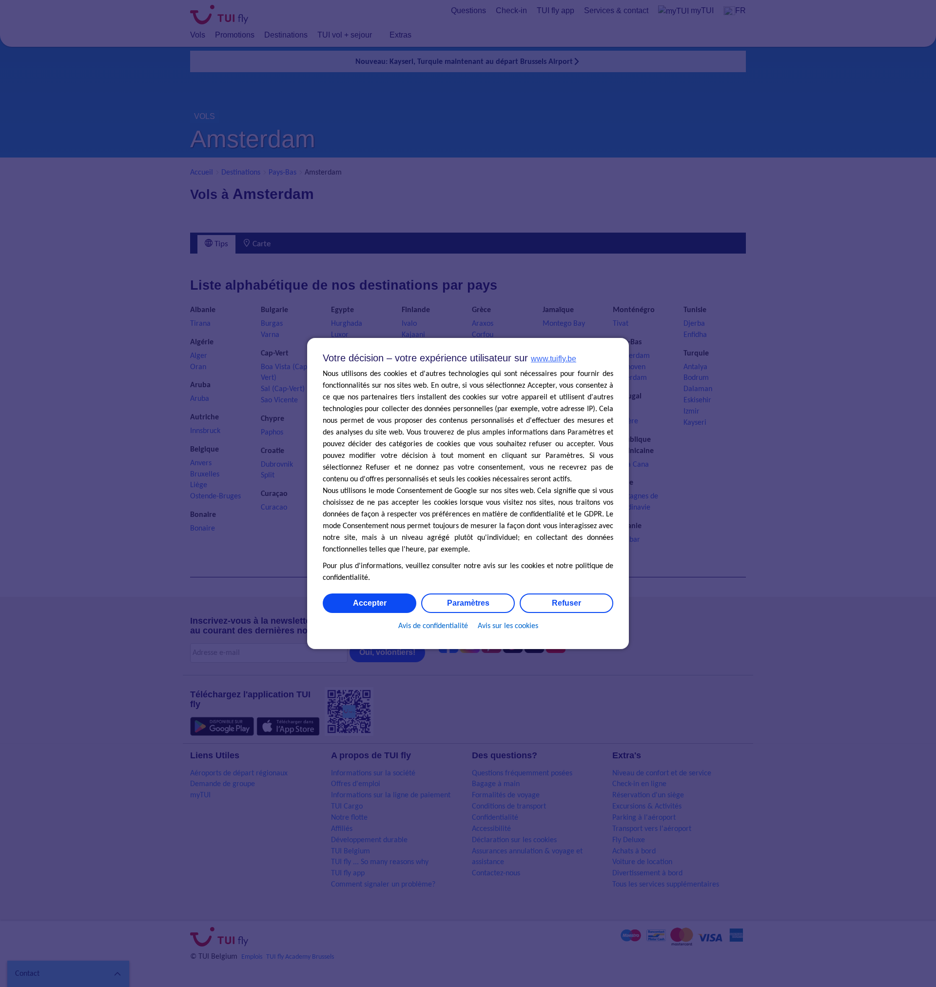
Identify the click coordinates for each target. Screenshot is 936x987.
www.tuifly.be (553, 359)
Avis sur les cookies (508, 626)
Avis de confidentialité (433, 626)
